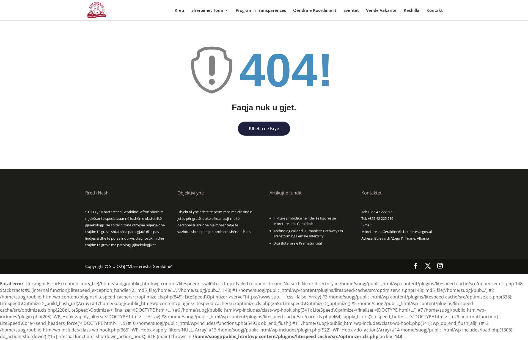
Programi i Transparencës (261, 10)
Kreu (179, 10)
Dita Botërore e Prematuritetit (297, 243)
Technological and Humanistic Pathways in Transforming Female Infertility (308, 233)
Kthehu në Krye (264, 128)
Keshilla (411, 10)
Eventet (351, 10)
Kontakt (435, 10)
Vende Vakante (381, 10)
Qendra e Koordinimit (314, 10)
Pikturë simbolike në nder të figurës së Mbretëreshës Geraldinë (304, 221)
